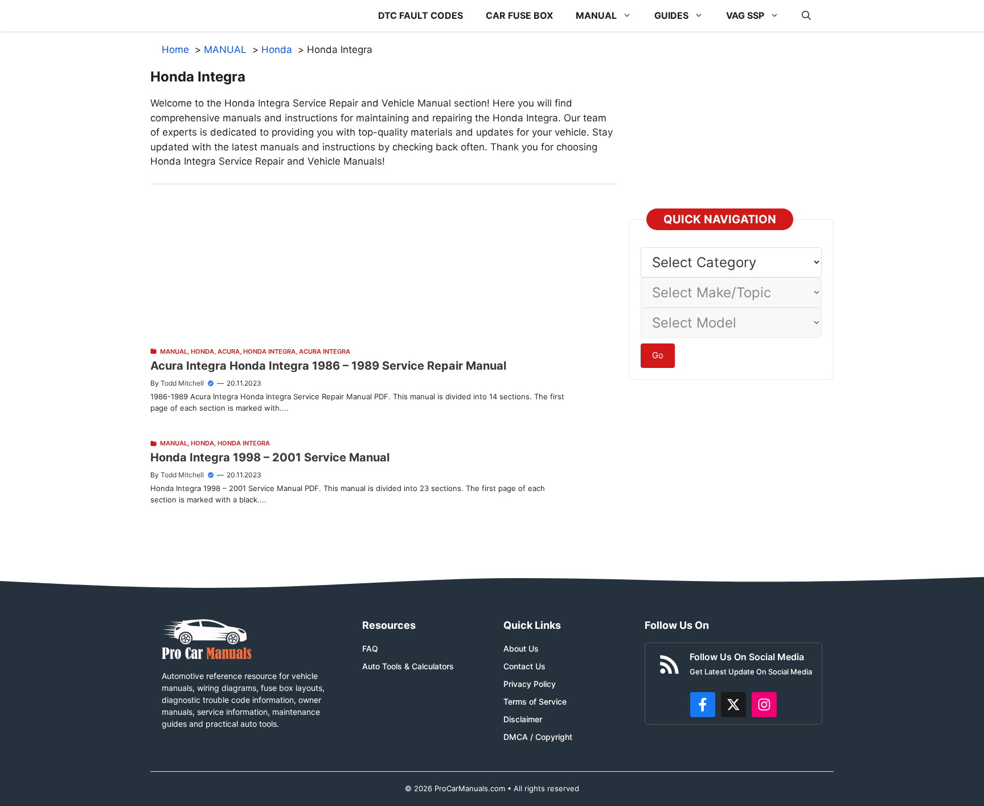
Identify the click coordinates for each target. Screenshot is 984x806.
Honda (202, 351)
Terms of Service (535, 701)
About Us (521, 648)
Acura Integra (324, 351)
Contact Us (524, 666)
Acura (229, 351)
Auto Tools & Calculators (408, 666)
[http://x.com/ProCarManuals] (733, 704)
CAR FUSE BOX (519, 15)
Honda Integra (269, 351)
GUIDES (671, 15)
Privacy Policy (529, 684)
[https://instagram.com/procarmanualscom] (764, 704)
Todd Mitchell (182, 383)
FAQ (370, 648)
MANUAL (596, 15)
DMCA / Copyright (537, 737)
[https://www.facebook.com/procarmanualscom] (702, 704)
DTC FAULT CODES (420, 15)
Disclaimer (522, 719)
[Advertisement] (383, 264)
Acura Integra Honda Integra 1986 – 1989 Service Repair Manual (328, 366)
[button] (806, 15)
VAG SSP (745, 15)
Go (657, 355)
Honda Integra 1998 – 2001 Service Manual (270, 457)
